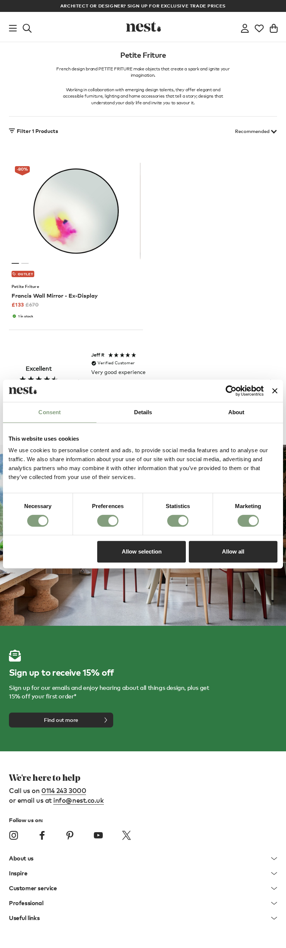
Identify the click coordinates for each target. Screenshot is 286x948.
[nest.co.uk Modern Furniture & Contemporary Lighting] (143, 27)
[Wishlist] (259, 27)
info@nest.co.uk (78, 800)
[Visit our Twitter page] (126, 835)
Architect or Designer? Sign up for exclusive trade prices (143, 6)
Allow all (233, 551)
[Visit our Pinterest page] (70, 835)
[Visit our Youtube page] (98, 835)
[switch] (107, 521)
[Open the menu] (13, 27)
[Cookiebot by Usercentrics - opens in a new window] (231, 390)
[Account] (245, 27)
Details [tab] (143, 412)
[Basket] (273, 27)
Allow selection (142, 551)
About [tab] (236, 412)
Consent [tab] (49, 412)
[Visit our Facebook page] (42, 835)
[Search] (27, 27)
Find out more (61, 720)
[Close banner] (274, 390)
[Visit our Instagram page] (14, 835)
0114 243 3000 (63, 790)
